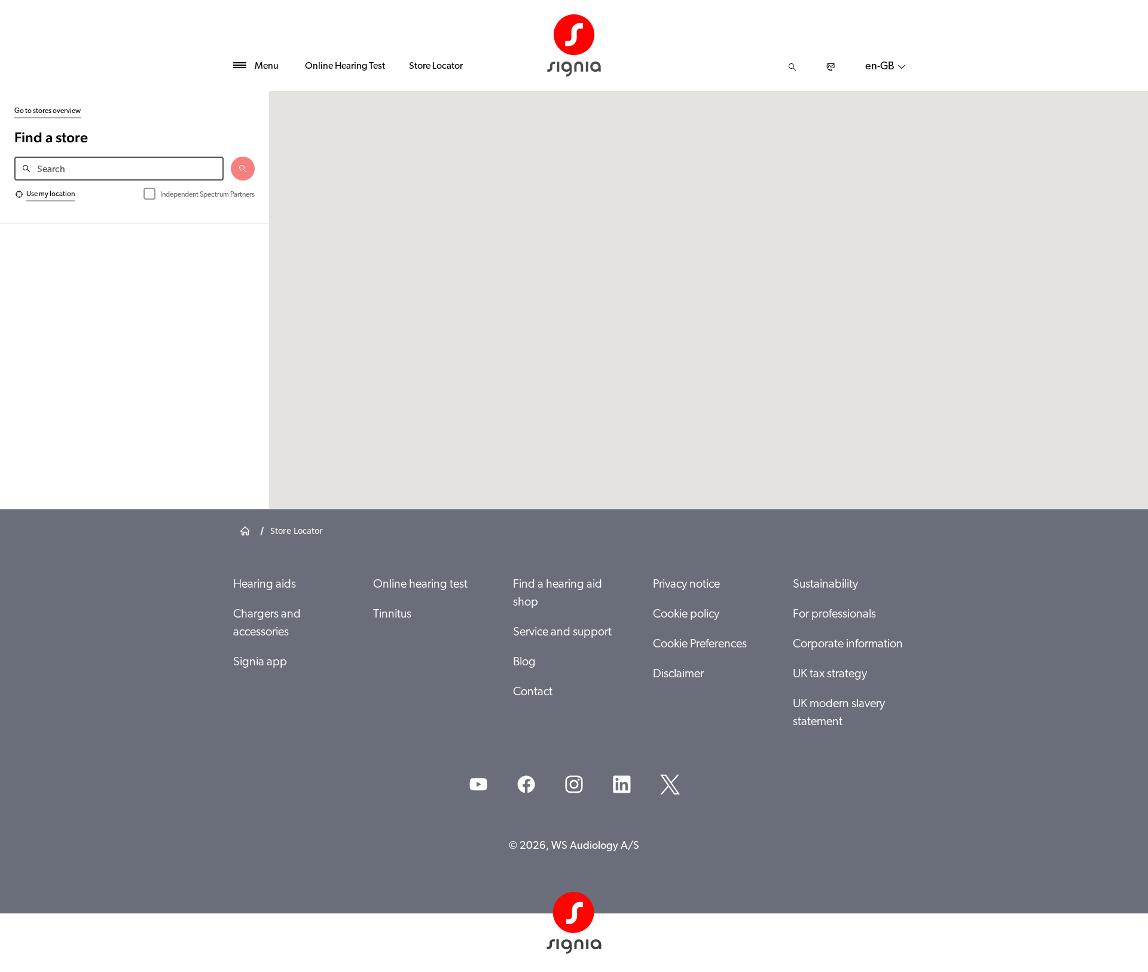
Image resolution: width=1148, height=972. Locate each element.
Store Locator (436, 66)
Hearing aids (264, 585)
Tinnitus (392, 615)
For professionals (834, 615)
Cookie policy (686, 615)
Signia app (260, 662)
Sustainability (825, 585)
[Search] (792, 67)
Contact (532, 692)
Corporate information (848, 644)
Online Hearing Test (345, 66)
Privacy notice (686, 585)
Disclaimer (678, 674)
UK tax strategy (830, 674)
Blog (524, 662)
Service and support (562, 632)
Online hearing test (420, 585)
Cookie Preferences (700, 644)
